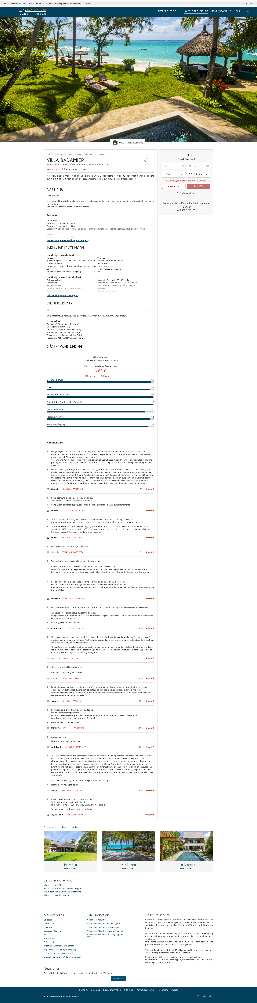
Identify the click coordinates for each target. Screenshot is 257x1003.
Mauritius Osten (74, 154)
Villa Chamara (186, 864)
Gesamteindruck (55, 379)
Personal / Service (56, 416)
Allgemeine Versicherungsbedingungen (61, 949)
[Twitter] (210, 996)
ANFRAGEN (173, 186)
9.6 (152, 387)
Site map (128, 989)
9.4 (152, 424)
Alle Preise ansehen (185, 193)
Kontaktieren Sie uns (196, 11)
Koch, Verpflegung (56, 424)
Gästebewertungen (52, 931)
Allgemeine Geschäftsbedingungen (59, 945)
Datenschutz (49, 942)
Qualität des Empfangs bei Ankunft (64, 402)
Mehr (88, 3)
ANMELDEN (118, 978)
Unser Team (49, 923)
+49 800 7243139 (186, 210)
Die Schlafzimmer (55, 409)
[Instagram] (198, 996)
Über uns (48, 927)
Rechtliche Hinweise (168, 989)
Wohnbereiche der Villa (58, 394)
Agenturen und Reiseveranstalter (58, 953)
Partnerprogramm (146, 989)
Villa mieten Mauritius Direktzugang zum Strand (105, 935)
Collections (48, 919)
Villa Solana (128, 864)
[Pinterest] (204, 996)
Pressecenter (49, 938)
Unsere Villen (60, 154)
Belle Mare (88, 154)
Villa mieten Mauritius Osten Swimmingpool (63, 888)
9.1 (152, 409)
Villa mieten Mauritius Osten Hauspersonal (63, 892)
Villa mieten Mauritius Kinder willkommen (105, 931)
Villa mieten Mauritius (96, 919)
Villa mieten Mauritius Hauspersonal (103, 927)
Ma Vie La (70, 864)
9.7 (152, 379)
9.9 (152, 394)
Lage (49, 387)
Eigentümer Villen (112, 989)
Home (49, 154)
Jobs (45, 934)
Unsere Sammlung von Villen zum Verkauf (62, 957)
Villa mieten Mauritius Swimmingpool (103, 923)
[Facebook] (193, 996)
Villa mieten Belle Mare (54, 885)
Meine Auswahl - (221, 11)
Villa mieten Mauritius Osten (56, 895)
